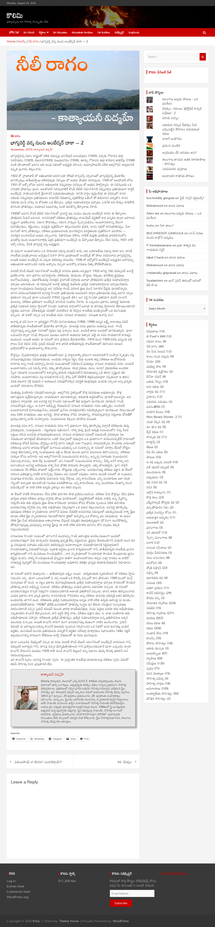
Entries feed (15, 886)
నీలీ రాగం (15, 136)
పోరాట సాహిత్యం (156, 643)
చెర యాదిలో (154, 532)
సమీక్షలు (151, 663)
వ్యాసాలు (151, 658)
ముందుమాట (154, 472)
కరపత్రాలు (152, 331)
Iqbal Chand (155, 257)
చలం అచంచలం (156, 557)
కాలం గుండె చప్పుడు (158, 356)
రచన (149, 487)
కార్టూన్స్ (151, 442)
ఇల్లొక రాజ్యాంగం (156, 492)
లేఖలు (150, 447)
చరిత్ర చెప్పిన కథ (156, 422)
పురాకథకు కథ (155, 578)
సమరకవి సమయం (157, 401)
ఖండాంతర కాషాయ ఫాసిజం (178, 175)
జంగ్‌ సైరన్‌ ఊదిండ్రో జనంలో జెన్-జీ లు (174, 282)
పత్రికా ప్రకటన (155, 588)
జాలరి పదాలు (176, 205)
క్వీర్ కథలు (153, 432)
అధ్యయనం (153, 477)
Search (203, 57)
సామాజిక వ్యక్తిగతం (157, 371)
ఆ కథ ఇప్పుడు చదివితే (159, 462)
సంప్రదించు (134, 32)
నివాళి (150, 542)
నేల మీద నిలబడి (156, 351)
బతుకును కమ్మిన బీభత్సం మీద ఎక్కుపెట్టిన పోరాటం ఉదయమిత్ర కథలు (180, 129)
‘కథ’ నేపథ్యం (124, 762)
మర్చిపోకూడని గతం (158, 507)
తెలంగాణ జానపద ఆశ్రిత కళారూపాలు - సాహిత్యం (183, 161)
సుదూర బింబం (155, 411)
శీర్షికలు (42, 32)
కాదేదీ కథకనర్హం (156, 593)
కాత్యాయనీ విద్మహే (43, 149)
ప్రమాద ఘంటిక (171, 145)
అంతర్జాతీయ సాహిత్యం (159, 693)
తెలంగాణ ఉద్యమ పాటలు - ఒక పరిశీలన (180, 101)
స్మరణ (150, 668)
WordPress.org (17, 897)
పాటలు (151, 457)
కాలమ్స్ (151, 638)
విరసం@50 (153, 406)
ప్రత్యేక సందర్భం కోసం (159, 512)
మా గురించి (29, 32)
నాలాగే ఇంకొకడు (172, 138)
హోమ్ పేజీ (14, 32)
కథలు (150, 628)
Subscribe (121, 903)
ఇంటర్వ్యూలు (154, 653)
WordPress (121, 921)
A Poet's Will (156, 336)
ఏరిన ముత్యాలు (155, 673)
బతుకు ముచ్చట (155, 648)
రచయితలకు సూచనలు (82, 32)
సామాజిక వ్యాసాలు (157, 603)
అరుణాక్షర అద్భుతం (158, 517)
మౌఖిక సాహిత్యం (156, 698)
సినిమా (150, 361)
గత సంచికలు (104, 32)
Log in (11, 881)
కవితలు (151, 618)
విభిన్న (150, 572)
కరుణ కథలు (154, 623)
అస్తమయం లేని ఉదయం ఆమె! (179, 152)
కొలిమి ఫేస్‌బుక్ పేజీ (160, 72)
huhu (150, 225)
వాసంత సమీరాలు (157, 547)
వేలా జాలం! (167, 225)
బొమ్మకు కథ (154, 437)
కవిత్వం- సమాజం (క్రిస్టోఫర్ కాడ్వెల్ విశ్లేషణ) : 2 (182, 110)
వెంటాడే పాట (154, 633)
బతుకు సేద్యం (154, 381)
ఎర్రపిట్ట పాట (154, 366)
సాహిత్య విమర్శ (155, 678)
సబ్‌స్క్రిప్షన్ (119, 32)
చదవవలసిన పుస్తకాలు (174, 169)
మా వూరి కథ (154, 427)
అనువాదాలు (153, 688)
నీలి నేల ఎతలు (155, 452)
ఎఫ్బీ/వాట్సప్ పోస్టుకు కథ (161, 502)
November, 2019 (21, 149)
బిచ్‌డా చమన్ (154, 376)
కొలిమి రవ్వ (153, 598)
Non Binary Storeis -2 (162, 417)
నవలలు (151, 583)
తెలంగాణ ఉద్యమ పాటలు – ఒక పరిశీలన (174, 215)
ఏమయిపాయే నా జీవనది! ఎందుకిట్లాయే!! (38, 762)
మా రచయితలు (60, 32)
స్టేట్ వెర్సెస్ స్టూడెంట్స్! (192, 198)
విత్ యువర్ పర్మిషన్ (158, 467)
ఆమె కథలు (153, 386)
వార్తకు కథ (153, 391)
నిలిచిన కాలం (154, 341)
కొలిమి (15, 15)
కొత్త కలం (152, 497)
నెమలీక (151, 608)
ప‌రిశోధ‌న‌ (152, 562)
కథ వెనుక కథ (155, 482)
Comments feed (18, 891)
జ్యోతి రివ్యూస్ (154, 567)
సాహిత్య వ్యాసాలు (156, 613)
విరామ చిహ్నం (170, 118)
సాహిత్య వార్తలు (155, 683)
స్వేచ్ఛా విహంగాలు (157, 537)
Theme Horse (69, 921)
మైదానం (151, 396)
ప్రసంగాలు (152, 527)
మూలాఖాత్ (153, 522)
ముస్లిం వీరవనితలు (157, 552)
